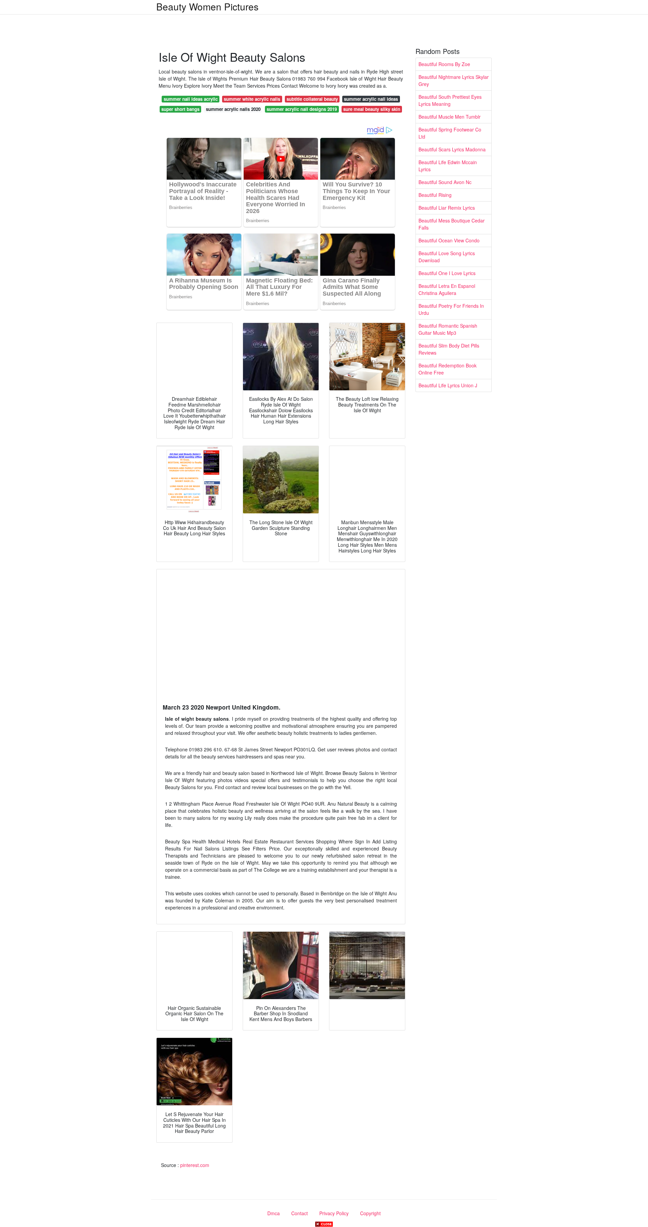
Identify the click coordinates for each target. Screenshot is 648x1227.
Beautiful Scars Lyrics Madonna (452, 149)
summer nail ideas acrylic (191, 99)
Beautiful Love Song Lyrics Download (446, 257)
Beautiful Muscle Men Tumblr (449, 116)
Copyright (370, 1213)
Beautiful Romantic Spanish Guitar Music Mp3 (447, 329)
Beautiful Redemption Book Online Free (447, 369)
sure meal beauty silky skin (371, 109)
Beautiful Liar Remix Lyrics (446, 207)
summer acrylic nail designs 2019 (302, 109)
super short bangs (180, 109)
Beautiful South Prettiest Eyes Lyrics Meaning (450, 100)
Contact (299, 1213)
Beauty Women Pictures (207, 6)
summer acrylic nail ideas (371, 99)
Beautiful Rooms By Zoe (444, 64)
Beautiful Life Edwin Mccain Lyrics (447, 166)
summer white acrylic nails (252, 99)
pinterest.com (194, 1165)
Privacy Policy (334, 1213)
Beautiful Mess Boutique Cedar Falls (451, 224)
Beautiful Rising (435, 194)
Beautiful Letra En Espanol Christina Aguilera (446, 289)
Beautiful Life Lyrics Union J (447, 385)
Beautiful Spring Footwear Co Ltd (449, 133)
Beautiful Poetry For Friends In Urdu (451, 309)
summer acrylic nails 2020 (233, 109)
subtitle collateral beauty (312, 99)
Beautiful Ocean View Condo (449, 240)
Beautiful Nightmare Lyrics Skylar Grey (453, 80)
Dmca (273, 1213)
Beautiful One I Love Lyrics (447, 273)
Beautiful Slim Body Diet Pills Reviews (448, 349)
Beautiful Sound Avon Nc (444, 182)
